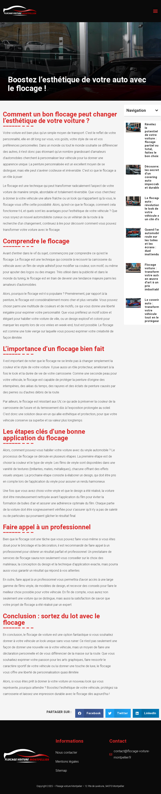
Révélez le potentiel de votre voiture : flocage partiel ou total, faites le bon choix (151, 140)
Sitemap (61, 770)
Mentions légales (67, 761)
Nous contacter (66, 752)
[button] (155, 11)
